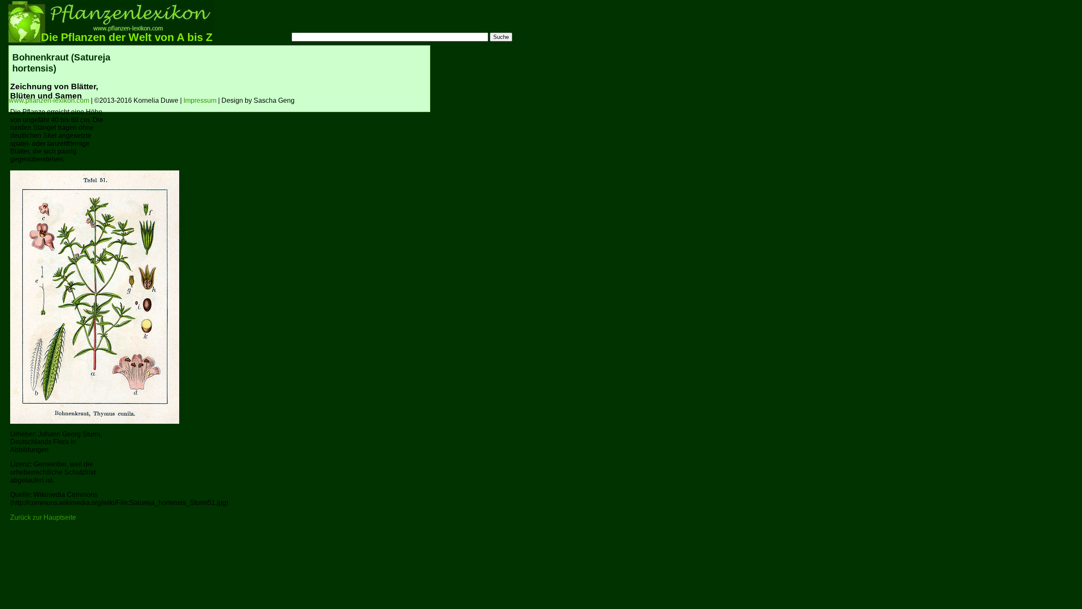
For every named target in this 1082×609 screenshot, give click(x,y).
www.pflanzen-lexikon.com (49, 100)
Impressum (199, 100)
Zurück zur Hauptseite (43, 517)
